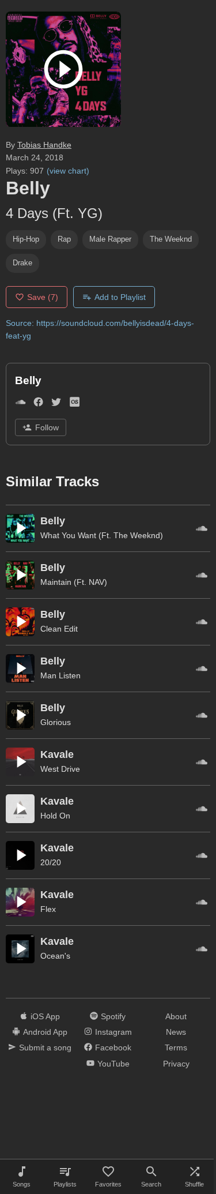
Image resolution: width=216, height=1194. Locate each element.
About (176, 1016)
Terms (176, 1047)
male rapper (110, 239)
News (176, 1032)
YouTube (113, 1063)
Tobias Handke (44, 144)
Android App (45, 1032)
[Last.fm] (74, 404)
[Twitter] (56, 404)
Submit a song (45, 1047)
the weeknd (171, 239)
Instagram (113, 1032)
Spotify (113, 1016)
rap (64, 239)
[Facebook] (38, 404)
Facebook (113, 1047)
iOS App (45, 1016)
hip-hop (26, 239)
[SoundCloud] (20, 404)
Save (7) (42, 297)
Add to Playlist (120, 297)
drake (22, 262)
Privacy (176, 1063)
